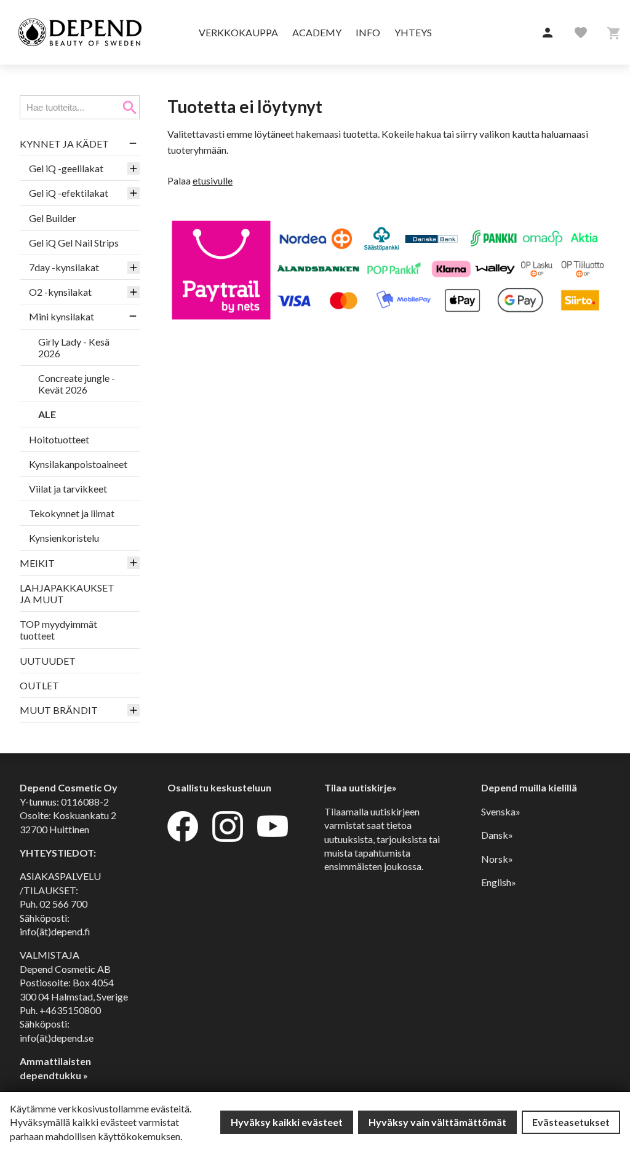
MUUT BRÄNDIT (59, 710)
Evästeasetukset (571, 1122)
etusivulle (213, 180)
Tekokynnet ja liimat (71, 513)
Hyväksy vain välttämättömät (437, 1122)
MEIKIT (37, 563)
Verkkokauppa (238, 32)
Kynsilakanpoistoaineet (78, 464)
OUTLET (39, 685)
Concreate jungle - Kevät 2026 (76, 383)
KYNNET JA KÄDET (64, 143)
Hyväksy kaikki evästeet (287, 1122)
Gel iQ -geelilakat (66, 168)
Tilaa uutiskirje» (360, 787)
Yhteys (413, 32)
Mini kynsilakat (61, 316)
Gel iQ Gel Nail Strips (74, 242)
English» (498, 882)
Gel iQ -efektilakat (68, 193)
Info (368, 32)
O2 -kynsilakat (60, 292)
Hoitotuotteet (59, 439)
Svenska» (500, 811)
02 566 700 (63, 903)
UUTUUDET (48, 661)
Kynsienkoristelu (64, 538)
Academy (316, 32)
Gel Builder (52, 218)
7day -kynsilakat (64, 267)
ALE (47, 414)
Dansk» (497, 835)
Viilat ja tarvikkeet (68, 488)
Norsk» (497, 859)
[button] (547, 33)
